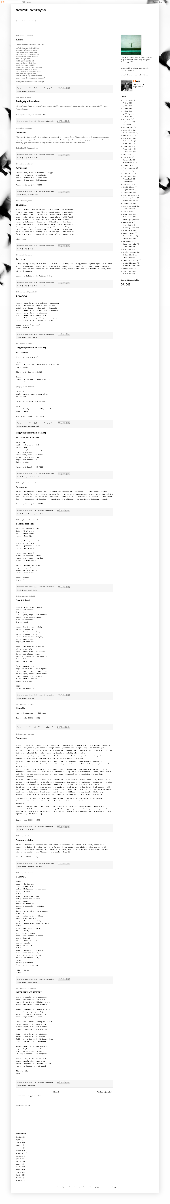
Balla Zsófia (127, 130)
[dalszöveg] (127, 100)
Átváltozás (21, 167)
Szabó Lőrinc (32, 830)
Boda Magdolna (128, 135)
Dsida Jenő (31, 698)
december (19, 1178)
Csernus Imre (127, 138)
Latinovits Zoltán (40, 286)
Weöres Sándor (128, 268)
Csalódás (20, 708)
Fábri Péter (127, 146)
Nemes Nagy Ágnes (129, 219)
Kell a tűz (21, 259)
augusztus (19, 1156)
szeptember (20, 1153)
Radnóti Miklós (32, 337)
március (19, 1169)
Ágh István (127, 124)
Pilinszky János (33, 194)
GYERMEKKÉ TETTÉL (29, 992)
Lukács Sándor (128, 211)
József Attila (32, 1085)
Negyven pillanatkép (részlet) (31, 347)
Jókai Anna (127, 171)
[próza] (24, 158)
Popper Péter (127, 230)
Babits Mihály (128, 127)
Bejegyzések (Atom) (34, 1096)
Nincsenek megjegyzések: (47, 88)
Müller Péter (127, 217)
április (19, 1137)
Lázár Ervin (127, 209)
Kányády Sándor (128, 190)
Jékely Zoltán (128, 165)
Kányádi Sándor (32, 590)
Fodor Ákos (127, 154)
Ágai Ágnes (127, 122)
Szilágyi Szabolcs (129, 252)
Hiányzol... (21, 204)
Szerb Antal (127, 249)
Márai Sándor (127, 214)
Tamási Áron (127, 257)
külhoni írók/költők (130, 200)
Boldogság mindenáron (28, 101)
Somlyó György (128, 241)
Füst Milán (39, 866)
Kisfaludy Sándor (129, 195)
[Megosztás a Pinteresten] (69, 88)
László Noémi (127, 203)
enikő (138, 81)
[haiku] (125, 103)
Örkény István (128, 225)
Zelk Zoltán (127, 274)
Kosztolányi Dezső (33, 426)
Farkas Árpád (127, 152)
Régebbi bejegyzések (104, 1092)
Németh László (128, 222)
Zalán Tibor (127, 271)
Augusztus (21, 738)
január (18, 1145)
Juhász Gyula (127, 176)
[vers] (24, 91)
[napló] (125, 108)
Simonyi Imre (127, 238)
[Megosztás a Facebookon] (66, 88)
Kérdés (19, 39)
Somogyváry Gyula (129, 244)
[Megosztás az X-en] (64, 88)
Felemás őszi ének (25, 523)
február (19, 1142)
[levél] (24, 249)
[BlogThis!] (61, 88)
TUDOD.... (21, 876)
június (18, 1161)
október (19, 1150)
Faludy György (128, 149)
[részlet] (31, 514)
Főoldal (56, 1092)
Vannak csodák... (24, 840)
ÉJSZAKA (21, 295)
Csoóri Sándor (128, 141)
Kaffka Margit (128, 181)
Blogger (115, 1187)
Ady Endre (126, 119)
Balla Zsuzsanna (129, 133)
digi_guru (97, 1187)
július (18, 1159)
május (18, 1140)
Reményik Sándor (129, 236)
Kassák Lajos (127, 192)
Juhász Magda (127, 179)
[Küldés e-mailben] (59, 88)
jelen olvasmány (129, 168)
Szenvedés (21, 132)
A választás (21, 487)
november (19, 1148)
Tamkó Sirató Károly (130, 260)
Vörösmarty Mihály (129, 266)
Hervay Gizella (128, 162)
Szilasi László (33, 158)
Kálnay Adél (31, 91)
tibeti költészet (129, 263)
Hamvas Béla (127, 160)
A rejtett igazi (23, 600)
